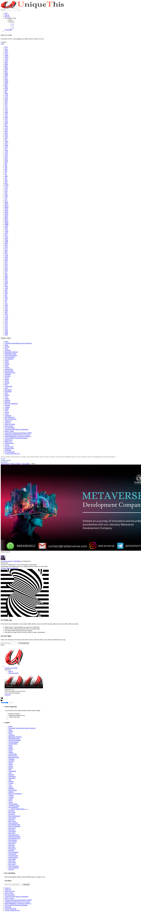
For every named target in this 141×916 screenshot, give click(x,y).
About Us (8, 888)
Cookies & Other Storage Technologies (16, 896)
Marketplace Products (15, 737)
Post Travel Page (13, 866)
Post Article (11, 812)
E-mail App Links (24, 643)
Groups (10, 802)
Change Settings (6, 460)
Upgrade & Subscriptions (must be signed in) (22, 728)
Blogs (10, 730)
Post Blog (11, 811)
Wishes (10, 764)
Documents (11, 778)
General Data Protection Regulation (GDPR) (18, 900)
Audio (10, 750)
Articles (10, 731)
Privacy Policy (9, 893)
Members (11, 788)
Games (10, 786)
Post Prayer (11, 843)
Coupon (10, 783)
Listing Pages (12, 754)
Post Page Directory (14, 836)
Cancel (3, 338)
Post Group (11, 864)
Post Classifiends (13, 867)
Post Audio (11, 833)
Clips (10, 785)
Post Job (11, 869)
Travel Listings (12, 804)
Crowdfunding (12, 743)
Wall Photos (17, 561)
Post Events (12, 828)
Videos (10, 747)
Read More (4, 462)
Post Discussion (13, 855)
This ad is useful (13, 673)
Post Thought (12, 842)
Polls (9, 769)
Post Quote (11, 847)
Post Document (13, 857)
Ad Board (11, 735)
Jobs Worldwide (13, 807)
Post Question (12, 840)
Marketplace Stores (14, 738)
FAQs (10, 800)
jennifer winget (7, 561)
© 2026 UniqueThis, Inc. (12, 910)
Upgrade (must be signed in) (9, 568)
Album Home (5, 463)
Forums (10, 752)
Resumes (11, 774)
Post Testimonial (13, 852)
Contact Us (8, 889)
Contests (11, 797)
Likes (10, 773)
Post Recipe (12, 848)
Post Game (11, 861)
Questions (11, 759)
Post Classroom (13, 823)
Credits (10, 799)
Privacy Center (9, 898)
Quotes (10, 766)
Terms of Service (10, 891)
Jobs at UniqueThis (10, 908)
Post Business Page (14, 838)
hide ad (10, 671)
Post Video (11, 830)
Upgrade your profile (11, 668)
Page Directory (13, 755)
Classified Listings (14, 805)
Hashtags (11, 792)
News (10, 733)
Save (8, 338)
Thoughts (11, 761)
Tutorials (11, 795)
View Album (26, 463)
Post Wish (11, 845)
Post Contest (12, 862)
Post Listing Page (13, 835)
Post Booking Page (14, 824)
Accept (3, 458)
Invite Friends (12, 790)
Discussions (12, 776)
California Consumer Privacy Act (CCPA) (17, 902)
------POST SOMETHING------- (18, 809)
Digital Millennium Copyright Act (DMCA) (18, 903)
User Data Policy (10, 895)
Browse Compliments (15, 793)
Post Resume (12, 854)
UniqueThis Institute (14, 740)
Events (10, 745)
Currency (3, 42)
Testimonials (12, 771)
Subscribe (8, 694)
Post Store (11, 819)
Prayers (10, 762)
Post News (11, 814)
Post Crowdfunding (14, 826)
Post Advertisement (14, 816)
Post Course (12, 821)
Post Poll (11, 850)
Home (10, 726)
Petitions (11, 781)
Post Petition (12, 859)
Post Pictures (12, 831)
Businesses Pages (13, 757)
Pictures (10, 749)
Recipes (10, 768)
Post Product (12, 817)
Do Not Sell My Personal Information (16, 905)
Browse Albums (15, 463)
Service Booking (13, 742)
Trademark (8, 907)
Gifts (9, 780)
